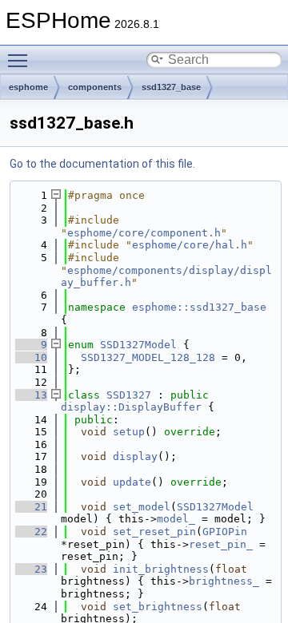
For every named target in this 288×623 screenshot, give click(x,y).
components (95, 87)
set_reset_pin (154, 532)
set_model (141, 507)
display (135, 456)
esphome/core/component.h (144, 233)
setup (129, 432)
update (132, 482)
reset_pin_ (221, 544)
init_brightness (161, 569)
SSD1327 (128, 395)
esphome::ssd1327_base (199, 307)
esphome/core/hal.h (189, 245)
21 (31, 507)
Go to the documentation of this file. (102, 163)
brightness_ (224, 581)
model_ (176, 519)
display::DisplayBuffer (131, 407)
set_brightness (157, 607)
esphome (28, 87)
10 (31, 357)
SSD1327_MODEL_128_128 (148, 357)
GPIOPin (224, 532)
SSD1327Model (138, 345)
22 (31, 532)
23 (31, 569)
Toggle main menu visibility (20, 60)
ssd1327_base (171, 87)
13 (31, 395)
